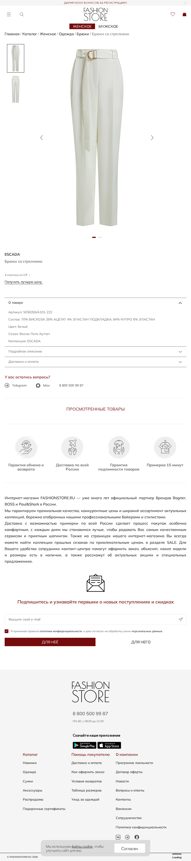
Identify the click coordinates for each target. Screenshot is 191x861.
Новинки (30, 763)
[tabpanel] (96, 137)
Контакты (123, 799)
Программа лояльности (134, 763)
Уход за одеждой (85, 799)
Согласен (129, 848)
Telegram (19, 385)
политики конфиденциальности (61, 631)
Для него (140, 642)
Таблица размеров (87, 790)
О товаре (15, 302)
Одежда (29, 772)
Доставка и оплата (23, 361)
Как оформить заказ (88, 772)
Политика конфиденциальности (141, 827)
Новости (122, 781)
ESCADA (12, 254)
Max (46, 385)
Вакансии (123, 809)
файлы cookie (82, 846)
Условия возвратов (87, 781)
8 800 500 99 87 (71, 385)
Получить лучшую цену (24, 282)
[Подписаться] (180, 619)
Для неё (50, 642)
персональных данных (147, 631)
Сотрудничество (129, 818)
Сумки (28, 781)
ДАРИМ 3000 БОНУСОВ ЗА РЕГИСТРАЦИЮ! (95, 3)
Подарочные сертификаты (44, 809)
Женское (82, 26)
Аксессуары (32, 790)
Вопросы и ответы (130, 790)
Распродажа (33, 799)
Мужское (108, 26)
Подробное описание (25, 351)
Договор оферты (129, 772)
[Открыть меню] (9, 14)
